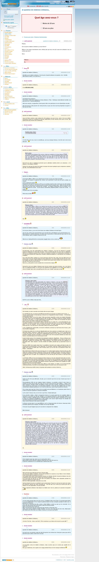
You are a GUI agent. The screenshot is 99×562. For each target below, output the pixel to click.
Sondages (7, 94)
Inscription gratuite (8, 16)
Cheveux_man (28, 244)
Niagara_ (26, 172)
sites (6, 108)
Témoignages (8, 91)
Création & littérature (9, 41)
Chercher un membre (10, 68)
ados (7, 87)
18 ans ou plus (47, 28)
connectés (31, 6)
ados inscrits (42, 6)
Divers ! (6, 48)
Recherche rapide (8, 22)
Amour (6, 78)
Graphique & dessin (9, 90)
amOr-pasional (28, 41)
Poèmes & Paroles (9, 88)
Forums (7, 30)
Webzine (6, 76)
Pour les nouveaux (9, 61)
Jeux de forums (8, 54)
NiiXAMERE (27, 223)
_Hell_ (25, 304)
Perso (6, 9)
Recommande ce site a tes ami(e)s (59, 554)
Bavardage (7, 44)
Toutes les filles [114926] (10, 70)
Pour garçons (8, 47)
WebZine (52, 3)
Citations (7, 99)
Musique (7, 84)
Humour (6, 38)
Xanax (25, 68)
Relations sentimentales (10, 35)
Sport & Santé (8, 52)
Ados (6, 66)
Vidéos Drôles (8, 34)
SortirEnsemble (8, 42)
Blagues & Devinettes (10, 97)
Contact (6, 105)
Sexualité (7, 36)
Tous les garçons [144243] (11, 69)
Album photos (8, 72)
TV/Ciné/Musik (8, 39)
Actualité (7, 57)
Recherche (71, 3)
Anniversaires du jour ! (10, 73)
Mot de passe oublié (8, 15)
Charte (57, 3)
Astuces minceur (9, 112)
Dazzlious (26, 494)
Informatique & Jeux (9, 49)
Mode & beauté (8, 82)
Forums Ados (64, 3)
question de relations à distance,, (51, 41)
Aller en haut (71, 554)
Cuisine (6, 58)
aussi (6, 102)
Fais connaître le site (9, 103)
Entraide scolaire (8, 51)
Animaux (8, 60)
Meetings (7, 55)
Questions (7, 93)
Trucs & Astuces (8, 96)
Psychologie (7, 79)
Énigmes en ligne (70, 556)
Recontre (7, 114)
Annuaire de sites (9, 111)
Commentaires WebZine (10, 63)
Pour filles (7, 45)
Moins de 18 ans (48, 23)
